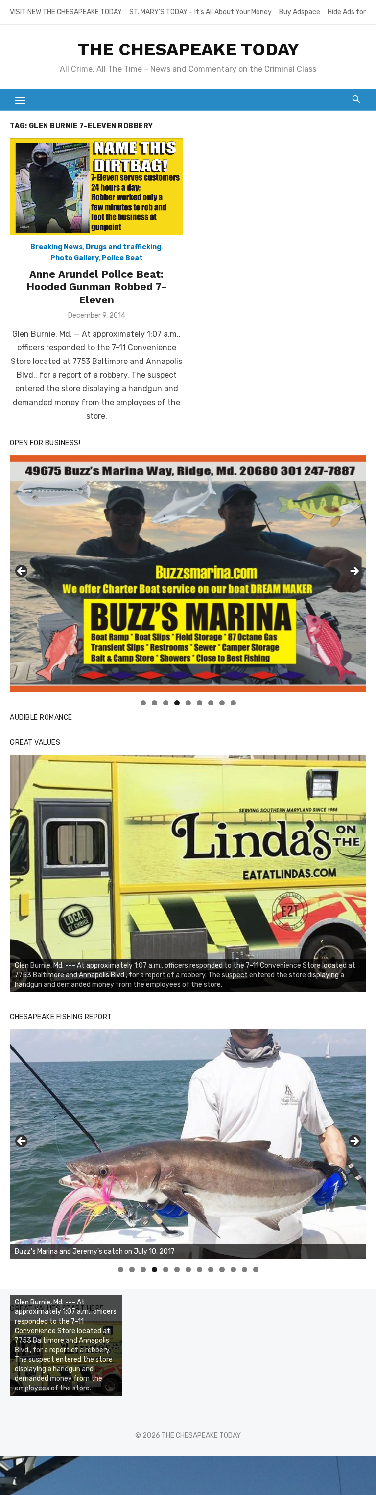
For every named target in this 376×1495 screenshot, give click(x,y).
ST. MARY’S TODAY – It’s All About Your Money (200, 12)
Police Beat (122, 258)
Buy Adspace (299, 12)
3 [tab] (165, 702)
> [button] (354, 571)
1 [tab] (143, 702)
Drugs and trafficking (123, 247)
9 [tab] (233, 702)
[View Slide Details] (188, 873)
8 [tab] (222, 702)
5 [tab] (188, 702)
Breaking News (56, 247)
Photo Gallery (74, 258)
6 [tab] (199, 702)
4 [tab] (177, 702)
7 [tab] (210, 702)
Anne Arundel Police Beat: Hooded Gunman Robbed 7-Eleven (96, 287)
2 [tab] (154, 702)
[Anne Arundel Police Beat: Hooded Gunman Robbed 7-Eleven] (96, 186)
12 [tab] (244, 1269)
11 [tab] (234, 1269)
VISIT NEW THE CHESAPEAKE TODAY (66, 12)
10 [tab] (222, 1269)
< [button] (22, 571)
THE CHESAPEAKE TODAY (188, 49)
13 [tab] (256, 1269)
